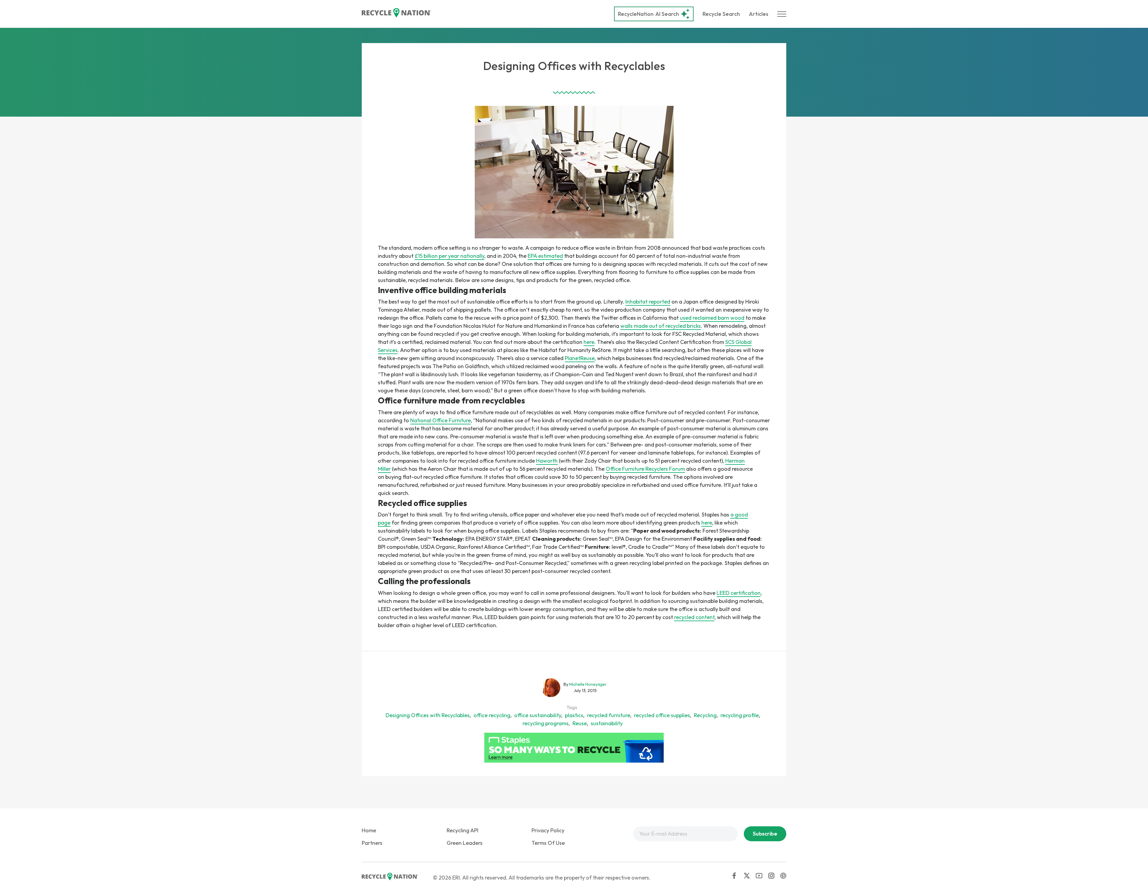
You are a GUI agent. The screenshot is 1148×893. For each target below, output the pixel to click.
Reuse (580, 723)
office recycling (492, 715)
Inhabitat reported (647, 301)
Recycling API (462, 830)
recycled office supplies (662, 715)
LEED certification (739, 592)
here (589, 342)
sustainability (607, 723)
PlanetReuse (580, 358)
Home (369, 830)
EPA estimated (545, 255)
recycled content (694, 617)
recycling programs (546, 723)
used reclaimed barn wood (712, 317)
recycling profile (739, 715)
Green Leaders (465, 842)
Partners (372, 842)
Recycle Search (721, 13)
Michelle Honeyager (588, 684)
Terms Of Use (548, 842)
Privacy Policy (548, 830)
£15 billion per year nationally (449, 255)
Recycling (705, 715)
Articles (758, 13)
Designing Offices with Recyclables (428, 715)
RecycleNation (636, 13)
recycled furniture (608, 715)
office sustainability (537, 715)
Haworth (547, 460)
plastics (574, 715)
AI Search (648, 13)
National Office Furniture (440, 420)
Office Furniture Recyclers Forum (645, 468)
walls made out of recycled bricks (660, 325)
